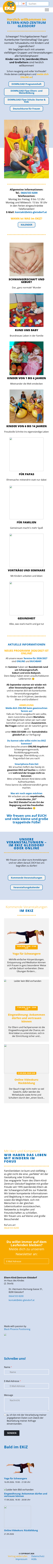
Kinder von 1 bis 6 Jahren (26, 378)
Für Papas (26, 474)
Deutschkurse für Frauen (26, 108)
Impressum (21, 1559)
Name (8, 1367)
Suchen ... (46, 3)
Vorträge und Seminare (26, 570)
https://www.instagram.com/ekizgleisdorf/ (20, 3)
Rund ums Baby (26, 330)
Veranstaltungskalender (26, 887)
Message (8, 1395)
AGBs (34, 1559)
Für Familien (26, 522)
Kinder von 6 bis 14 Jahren (26, 426)
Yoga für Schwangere (27, 953)
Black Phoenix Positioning (17, 1329)
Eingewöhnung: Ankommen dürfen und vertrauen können (26, 1018)
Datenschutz (37, 1556)
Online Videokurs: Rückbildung (27, 1081)
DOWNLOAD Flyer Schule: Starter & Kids (27, 100)
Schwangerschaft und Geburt (26, 280)
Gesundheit (26, 618)
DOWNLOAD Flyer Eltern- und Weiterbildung (26, 91)
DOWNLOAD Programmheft (26, 84)
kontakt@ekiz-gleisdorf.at (22, 1300)
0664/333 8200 (11, 1227)
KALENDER (26, 224)
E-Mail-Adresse (12, 1381)
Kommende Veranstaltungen (26, 877)
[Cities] (23, 3)
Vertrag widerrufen (17, 1556)
